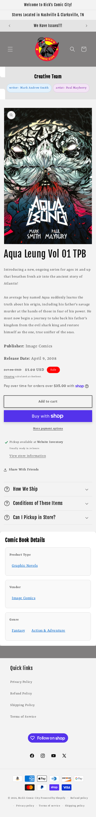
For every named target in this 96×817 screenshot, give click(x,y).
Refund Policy (21, 693)
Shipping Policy (22, 705)
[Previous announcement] (9, 25)
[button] (10, 49)
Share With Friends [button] (24, 469)
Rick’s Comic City (29, 797)
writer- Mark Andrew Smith (29, 87)
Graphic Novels (25, 566)
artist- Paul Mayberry (71, 87)
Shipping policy (75, 805)
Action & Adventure (48, 631)
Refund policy (79, 798)
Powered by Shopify (53, 797)
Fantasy (18, 631)
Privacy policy (25, 805)
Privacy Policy (21, 682)
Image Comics (23, 598)
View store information (27, 456)
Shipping (9, 376)
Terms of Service (23, 717)
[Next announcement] (86, 25)
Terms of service (49, 805)
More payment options (48, 428)
